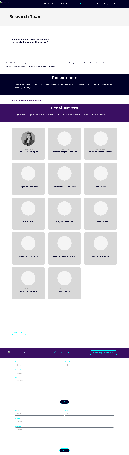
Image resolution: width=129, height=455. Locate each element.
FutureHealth (66, 4)
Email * (67, 362)
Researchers (79, 4)
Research (55, 4)
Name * (17, 362)
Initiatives (90, 4)
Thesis (115, 4)
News (99, 4)
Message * (18, 378)
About (46, 4)
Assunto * (18, 418)
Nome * (17, 410)
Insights (107, 4)
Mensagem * (19, 426)
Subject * (18, 370)
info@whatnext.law (64, 353)
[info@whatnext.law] (55, 352)
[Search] (128, 3)
